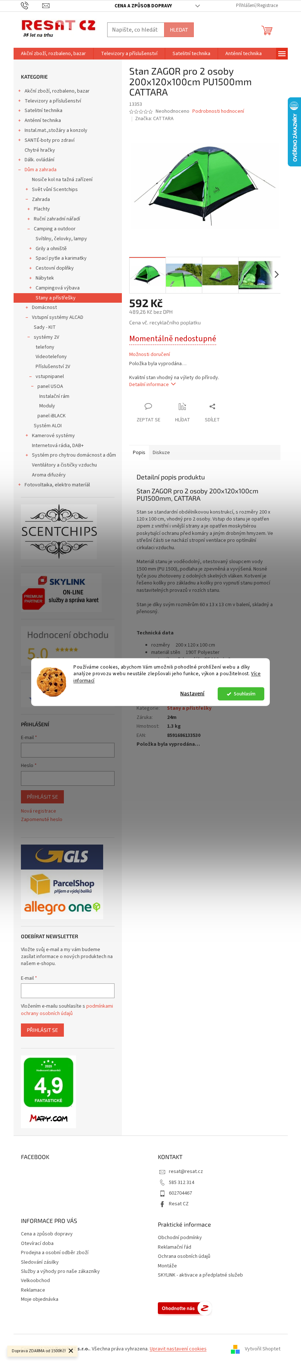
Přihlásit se (42, 796)
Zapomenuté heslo (41, 819)
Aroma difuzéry (49, 475)
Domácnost (44, 307)
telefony (45, 347)
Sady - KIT (45, 327)
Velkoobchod (35, 1280)
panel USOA (50, 386)
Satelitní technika (43, 110)
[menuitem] (53, 54)
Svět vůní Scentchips (55, 189)
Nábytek (45, 278)
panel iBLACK (51, 416)
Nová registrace (38, 811)
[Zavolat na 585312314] (32, 5)
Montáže (167, 1266)
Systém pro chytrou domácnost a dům (74, 455)
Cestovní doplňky (55, 268)
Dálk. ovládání (39, 159)
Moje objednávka (39, 1299)
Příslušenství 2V (53, 366)
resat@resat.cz (186, 1171)
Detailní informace (149, 384)
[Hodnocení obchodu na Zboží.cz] (185, 1308)
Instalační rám (54, 396)
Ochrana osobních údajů (184, 1256)
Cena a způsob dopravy (143, 6)
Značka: (154, 118)
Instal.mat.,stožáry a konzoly (56, 130)
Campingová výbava (58, 288)
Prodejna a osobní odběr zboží (54, 1252)
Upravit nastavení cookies (178, 1349)
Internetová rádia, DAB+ (58, 445)
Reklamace (33, 1290)
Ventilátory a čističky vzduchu (64, 465)
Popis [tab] (139, 452)
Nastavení (192, 694)
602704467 (180, 1193)
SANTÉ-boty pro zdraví (50, 140)
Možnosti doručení (149, 354)
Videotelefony (51, 356)
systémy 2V (46, 337)
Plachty (42, 209)
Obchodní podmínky (180, 1237)
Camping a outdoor (55, 229)
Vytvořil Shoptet (262, 1349)
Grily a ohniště (51, 248)
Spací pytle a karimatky (61, 258)
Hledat (179, 29)
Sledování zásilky (40, 1262)
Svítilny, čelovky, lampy (61, 238)
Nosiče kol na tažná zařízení (62, 179)
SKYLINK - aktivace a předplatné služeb (200, 1275)
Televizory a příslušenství (53, 101)
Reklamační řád (174, 1247)
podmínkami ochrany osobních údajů (67, 1010)
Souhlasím (244, 693)
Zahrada (41, 199)
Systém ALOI (48, 425)
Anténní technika (43, 120)
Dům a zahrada (41, 169)
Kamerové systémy (53, 435)
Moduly (47, 406)
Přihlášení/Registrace (257, 5)
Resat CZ (179, 1204)
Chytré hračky (40, 150)
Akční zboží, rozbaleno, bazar (57, 91)
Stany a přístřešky (56, 298)
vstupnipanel (50, 376)
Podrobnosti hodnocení (218, 111)
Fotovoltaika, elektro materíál (57, 485)
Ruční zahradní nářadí (57, 219)
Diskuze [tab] (161, 452)
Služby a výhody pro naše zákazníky (60, 1271)
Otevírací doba (37, 1243)
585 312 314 (181, 1182)
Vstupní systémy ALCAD (57, 317)
